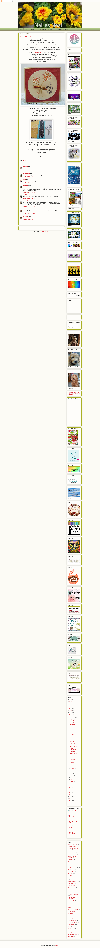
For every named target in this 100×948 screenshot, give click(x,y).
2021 (70, 708)
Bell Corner (72, 738)
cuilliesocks (25, 166)
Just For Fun (25, 160)
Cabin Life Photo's (72, 854)
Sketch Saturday (71, 911)
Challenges (33, 29)
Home (21, 29)
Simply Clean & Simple (73, 909)
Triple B (69, 926)
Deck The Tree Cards (73, 762)
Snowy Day (72, 724)
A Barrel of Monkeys (72, 844)
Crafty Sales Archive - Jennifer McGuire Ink (74, 811)
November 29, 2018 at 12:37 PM (29, 176)
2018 (70, 714)
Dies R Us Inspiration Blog (73, 877)
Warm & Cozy (73, 736)
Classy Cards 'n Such (72, 867)
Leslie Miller (25, 185)
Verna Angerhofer (26, 173)
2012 (70, 796)
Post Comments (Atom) (44, 231)
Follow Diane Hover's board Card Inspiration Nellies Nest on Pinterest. (74, 393)
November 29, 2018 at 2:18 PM (29, 198)
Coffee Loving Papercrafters (72, 816)
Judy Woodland (26, 200)
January (72, 784)
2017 (70, 787)
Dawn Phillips (25, 194)
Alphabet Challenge (72, 846)
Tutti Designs (70, 928)
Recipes (69, 907)
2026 (70, 699)
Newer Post (22, 228)
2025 (70, 701)
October (72, 768)
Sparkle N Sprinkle (72, 913)
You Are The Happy (73, 720)
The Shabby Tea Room (73, 922)
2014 (70, 792)
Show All (79, 836)
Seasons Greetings (73, 726)
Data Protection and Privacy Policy (63, 29)
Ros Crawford (25, 216)
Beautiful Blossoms (72, 852)
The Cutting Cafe (71, 918)
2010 (70, 800)
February (73, 783)
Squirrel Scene (73, 764)
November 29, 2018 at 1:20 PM (29, 192)
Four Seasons (71, 883)
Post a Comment (24, 222)
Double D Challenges (72, 881)
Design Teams (51, 29)
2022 (70, 706)
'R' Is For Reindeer (72, 729)
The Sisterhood (71, 924)
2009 (70, 802)
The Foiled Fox (72, 827)
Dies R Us (70, 873)
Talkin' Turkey (73, 741)
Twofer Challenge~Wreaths (73, 733)
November (73, 717)
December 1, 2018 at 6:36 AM (28, 219)
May (72, 777)
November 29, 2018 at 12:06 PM (29, 170)
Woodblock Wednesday (73, 934)
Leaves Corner (73, 753)
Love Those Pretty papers (73, 894)
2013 (70, 794)
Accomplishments (42, 29)
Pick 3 (69, 905)
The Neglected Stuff (72, 920)
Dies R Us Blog (71, 875)
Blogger (56, 945)
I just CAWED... (72, 833)
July (72, 773)
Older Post (61, 228)
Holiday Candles (73, 746)
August (72, 771)
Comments (72, 327)
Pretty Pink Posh (73, 821)
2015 (70, 790)
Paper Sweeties (71, 900)
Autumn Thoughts (72, 828)
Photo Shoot (73, 765)
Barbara (24, 179)
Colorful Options (71, 869)
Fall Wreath (72, 751)
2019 (70, 712)
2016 (70, 789)
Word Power (70, 936)
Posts (71, 325)
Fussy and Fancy (71, 885)
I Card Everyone (73, 832)
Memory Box (38, 52)
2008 (70, 803)
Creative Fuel (72, 817)
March (72, 781)
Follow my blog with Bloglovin (74, 318)
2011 (70, 798)
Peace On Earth (71, 903)
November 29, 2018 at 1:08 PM (29, 182)
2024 (70, 703)
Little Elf (72, 722)
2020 (70, 710)
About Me (27, 29)
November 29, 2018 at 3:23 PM (29, 206)
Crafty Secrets (71, 871)
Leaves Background (73, 749)
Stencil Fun (70, 915)
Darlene (24, 209)
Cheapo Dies (70, 861)
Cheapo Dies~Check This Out (73, 758)
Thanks (71, 739)
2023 (70, 705)
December (73, 715)
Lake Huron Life (71, 892)
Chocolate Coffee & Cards (73, 863)
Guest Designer (71, 887)
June (72, 775)
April (72, 779)
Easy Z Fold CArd (72, 744)
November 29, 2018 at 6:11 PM (29, 213)
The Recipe (72, 755)
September (73, 770)
